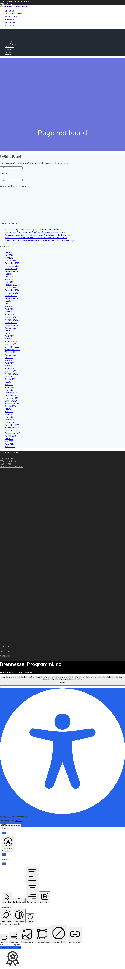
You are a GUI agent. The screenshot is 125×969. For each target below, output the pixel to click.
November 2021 (12, 373)
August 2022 (10, 355)
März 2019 (10, 446)
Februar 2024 (11, 314)
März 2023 (10, 338)
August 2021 (10, 379)
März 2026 (10, 257)
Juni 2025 (9, 276)
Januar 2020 (10, 422)
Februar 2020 (11, 419)
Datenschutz (6, 646)
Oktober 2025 (11, 268)
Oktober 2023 (11, 322)
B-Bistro (9, 19)
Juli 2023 (9, 330)
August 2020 (10, 406)
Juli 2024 (9, 301)
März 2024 (10, 311)
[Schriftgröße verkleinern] (4, 833)
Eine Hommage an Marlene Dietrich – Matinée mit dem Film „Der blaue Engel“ (40, 240)
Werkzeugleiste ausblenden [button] (10, 825)
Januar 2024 (10, 317)
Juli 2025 (9, 274)
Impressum (5, 651)
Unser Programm (14, 14)
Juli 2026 (9, 252)
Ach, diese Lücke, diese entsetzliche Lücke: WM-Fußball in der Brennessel (38, 235)
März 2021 (10, 390)
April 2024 (9, 309)
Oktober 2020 (11, 400)
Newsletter (5, 655)
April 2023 (9, 336)
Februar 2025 (11, 284)
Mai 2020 (9, 411)
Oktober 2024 (11, 295)
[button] (1, 687)
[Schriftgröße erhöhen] (4, 823)
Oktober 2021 (11, 376)
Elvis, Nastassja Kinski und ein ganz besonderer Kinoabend (32, 229)
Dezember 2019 (12, 425)
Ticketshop (11, 17)
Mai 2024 (9, 306)
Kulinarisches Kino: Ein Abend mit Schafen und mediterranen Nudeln (36, 237)
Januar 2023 (10, 344)
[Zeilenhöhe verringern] (4, 863)
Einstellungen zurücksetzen (11, 947)
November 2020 (12, 398)
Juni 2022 (9, 357)
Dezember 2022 (12, 346)
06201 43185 (5, 464)
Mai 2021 (9, 384)
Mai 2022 (9, 360)
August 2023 (10, 328)
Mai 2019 (9, 441)
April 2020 (9, 414)
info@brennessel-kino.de (11, 466)
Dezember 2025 (12, 263)
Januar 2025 (10, 287)
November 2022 (12, 349)
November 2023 (12, 320)
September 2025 (12, 271)
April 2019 (9, 444)
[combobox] (62, 681)
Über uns (9, 11)
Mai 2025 (9, 279)
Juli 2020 (9, 409)
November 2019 (12, 427)
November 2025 (12, 266)
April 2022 (9, 363)
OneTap (18, 820)
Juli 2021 (9, 382)
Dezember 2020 (12, 395)
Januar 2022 (10, 371)
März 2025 (10, 282)
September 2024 (12, 298)
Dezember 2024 (12, 290)
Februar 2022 (11, 368)
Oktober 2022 (11, 352)
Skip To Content (7, 944)
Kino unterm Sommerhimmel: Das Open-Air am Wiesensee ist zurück (36, 232)
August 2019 (10, 435)
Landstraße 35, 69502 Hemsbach (8, 460)
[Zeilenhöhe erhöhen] (4, 854)
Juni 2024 (9, 303)
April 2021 (9, 387)
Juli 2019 (9, 438)
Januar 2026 (10, 260)
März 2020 (10, 417)
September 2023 (12, 325)
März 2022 (10, 365)
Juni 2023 (9, 333)
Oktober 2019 (11, 430)
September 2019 (12, 433)
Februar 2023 (11, 341)
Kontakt (9, 25)
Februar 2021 (11, 392)
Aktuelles (10, 22)
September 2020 (12, 403)
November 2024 (12, 293)
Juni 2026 (9, 255)
